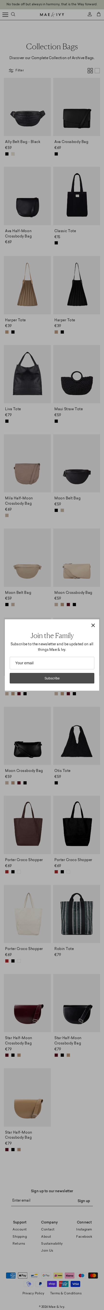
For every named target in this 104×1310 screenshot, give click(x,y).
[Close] (93, 625)
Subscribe (52, 678)
